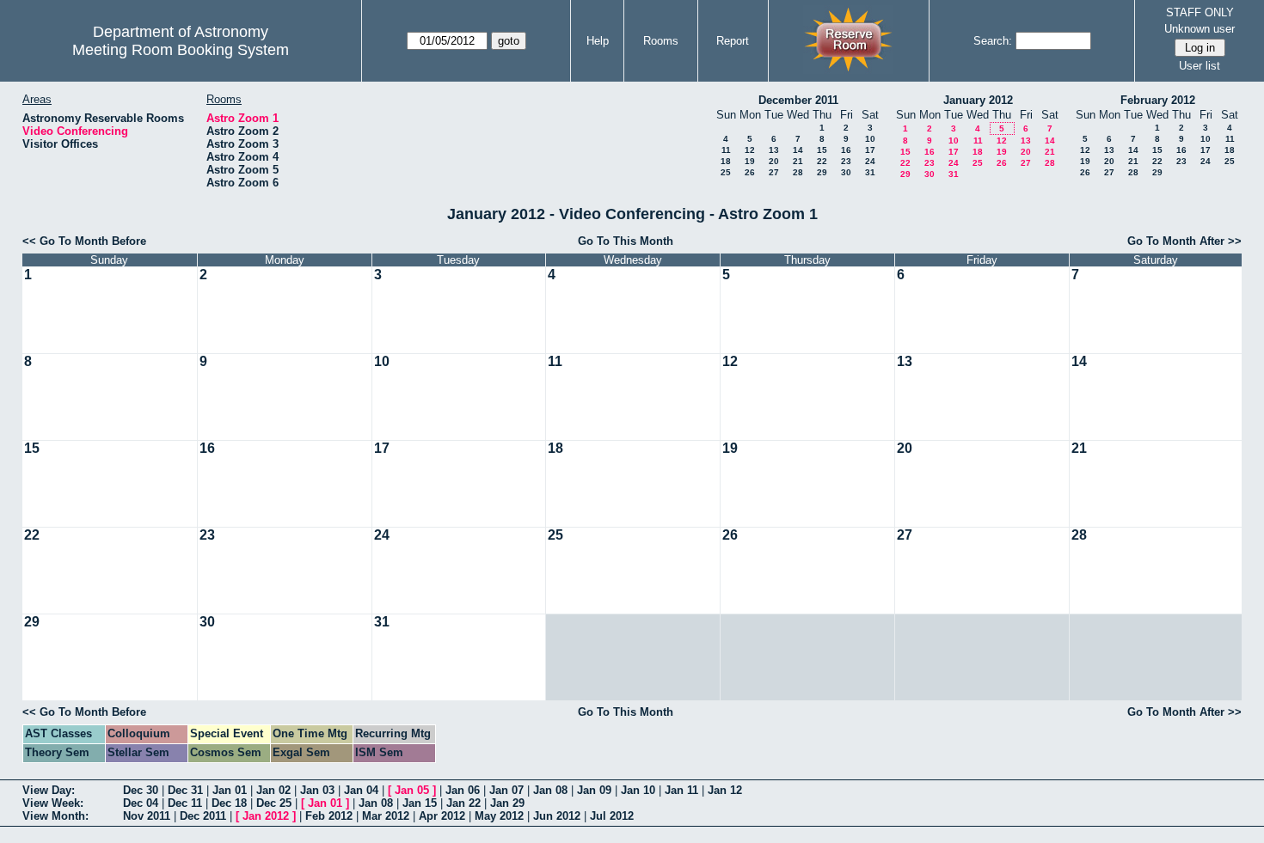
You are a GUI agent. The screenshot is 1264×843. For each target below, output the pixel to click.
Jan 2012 (265, 815)
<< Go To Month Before (84, 241)
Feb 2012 (329, 815)
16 (846, 150)
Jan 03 (317, 790)
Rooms (660, 40)
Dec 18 (229, 803)
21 (798, 161)
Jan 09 (594, 790)
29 (822, 172)
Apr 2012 (442, 815)
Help (597, 40)
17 (870, 150)
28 (798, 172)
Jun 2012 (556, 815)
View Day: (48, 790)
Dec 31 (185, 790)
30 (846, 172)
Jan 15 (419, 803)
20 (774, 161)
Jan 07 (506, 790)
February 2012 (1157, 100)
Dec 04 (140, 803)
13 (774, 150)
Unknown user (1199, 28)
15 (822, 150)
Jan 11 (681, 790)
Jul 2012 (612, 815)
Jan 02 (273, 790)
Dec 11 (185, 803)
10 (870, 139)
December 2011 (798, 100)
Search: (992, 40)
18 (726, 161)
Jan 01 (229, 790)
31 (870, 172)
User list (1199, 65)
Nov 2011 (146, 815)
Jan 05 (412, 790)
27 (774, 172)
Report (732, 40)
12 (750, 150)
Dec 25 (273, 803)
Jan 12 (725, 790)
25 (726, 172)
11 (726, 150)
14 (798, 150)
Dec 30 (140, 790)
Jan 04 (361, 790)
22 (822, 161)
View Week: (52, 803)
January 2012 (978, 100)
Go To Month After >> (1184, 241)
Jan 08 (550, 790)
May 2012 (499, 815)
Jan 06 (462, 790)
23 (846, 161)
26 (750, 172)
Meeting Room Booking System (180, 49)
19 (750, 161)
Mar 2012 (385, 815)
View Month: (55, 815)
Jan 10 (638, 790)
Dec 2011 (203, 815)
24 (870, 161)
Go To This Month (625, 241)
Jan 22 (463, 803)
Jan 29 (507, 803)
